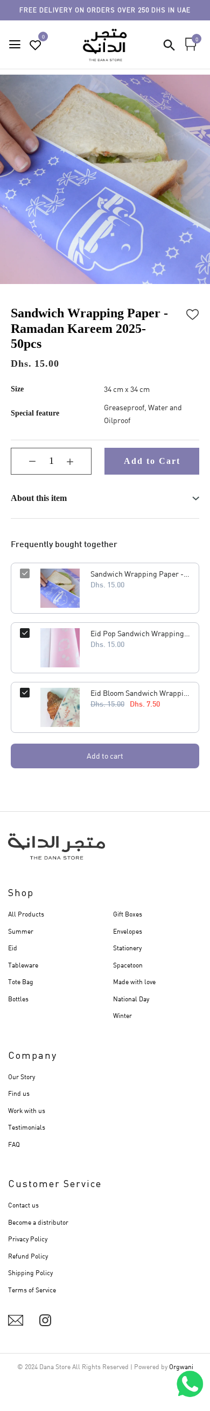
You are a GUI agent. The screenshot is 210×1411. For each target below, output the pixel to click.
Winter (122, 1016)
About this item (39, 498)
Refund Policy (28, 1256)
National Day (131, 999)
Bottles (18, 999)
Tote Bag (20, 982)
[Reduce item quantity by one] (24, 461)
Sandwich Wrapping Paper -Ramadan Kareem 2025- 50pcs (140, 573)
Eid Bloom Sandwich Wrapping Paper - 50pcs (140, 692)
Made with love (134, 982)
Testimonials (26, 1127)
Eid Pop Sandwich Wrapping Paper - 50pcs (140, 633)
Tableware (23, 965)
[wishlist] (35, 45)
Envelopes (127, 931)
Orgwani (181, 1367)
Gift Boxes (127, 914)
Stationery (127, 948)
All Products (26, 914)
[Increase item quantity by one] (78, 461)
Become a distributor (38, 1222)
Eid (12, 948)
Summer (20, 931)
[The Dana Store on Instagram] (45, 1320)
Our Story (21, 1077)
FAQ (14, 1144)
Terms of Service (32, 1290)
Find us (19, 1093)
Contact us (23, 1205)
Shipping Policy (30, 1273)
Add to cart (105, 755)
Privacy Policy (27, 1239)
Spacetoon (128, 965)
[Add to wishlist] (192, 313)
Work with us (26, 1111)
